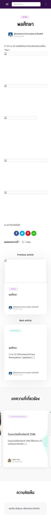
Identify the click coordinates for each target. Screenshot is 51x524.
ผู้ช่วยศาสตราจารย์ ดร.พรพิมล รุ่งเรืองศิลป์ (28, 33)
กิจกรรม (25, 17)
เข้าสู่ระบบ (19, 508)
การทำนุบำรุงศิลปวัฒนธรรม (18, 417)
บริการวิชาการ (15, 331)
